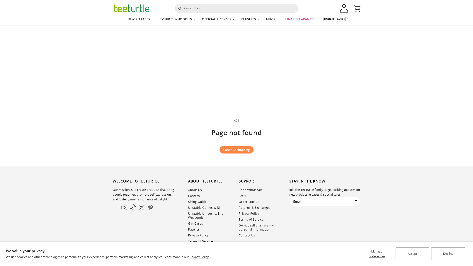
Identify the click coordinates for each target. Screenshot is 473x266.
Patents (194, 229)
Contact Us (247, 235)
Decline (448, 254)
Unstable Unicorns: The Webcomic (205, 216)
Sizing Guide (197, 202)
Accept (412, 254)
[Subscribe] (356, 201)
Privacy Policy (198, 235)
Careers (194, 196)
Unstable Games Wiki (204, 208)
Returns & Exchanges (254, 208)
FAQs (242, 196)
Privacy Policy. (199, 257)
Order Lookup (249, 202)
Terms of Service (200, 241)
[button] (176, 21)
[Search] (179, 8)
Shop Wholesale (251, 190)
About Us (195, 190)
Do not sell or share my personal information (256, 227)
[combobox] (236, 8)
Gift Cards (195, 223)
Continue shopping (236, 150)
